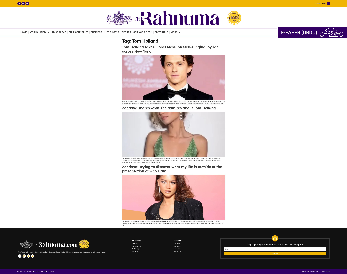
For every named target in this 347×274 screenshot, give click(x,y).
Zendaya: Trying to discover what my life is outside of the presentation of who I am (172, 169)
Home (23, 32)
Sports (126, 32)
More (174, 32)
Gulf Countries (78, 32)
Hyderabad (59, 32)
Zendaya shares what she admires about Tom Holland (169, 108)
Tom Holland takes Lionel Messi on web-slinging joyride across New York (170, 49)
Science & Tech (142, 32)
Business (96, 32)
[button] (328, 3)
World (34, 32)
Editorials (161, 32)
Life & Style (111, 32)
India (43, 32)
